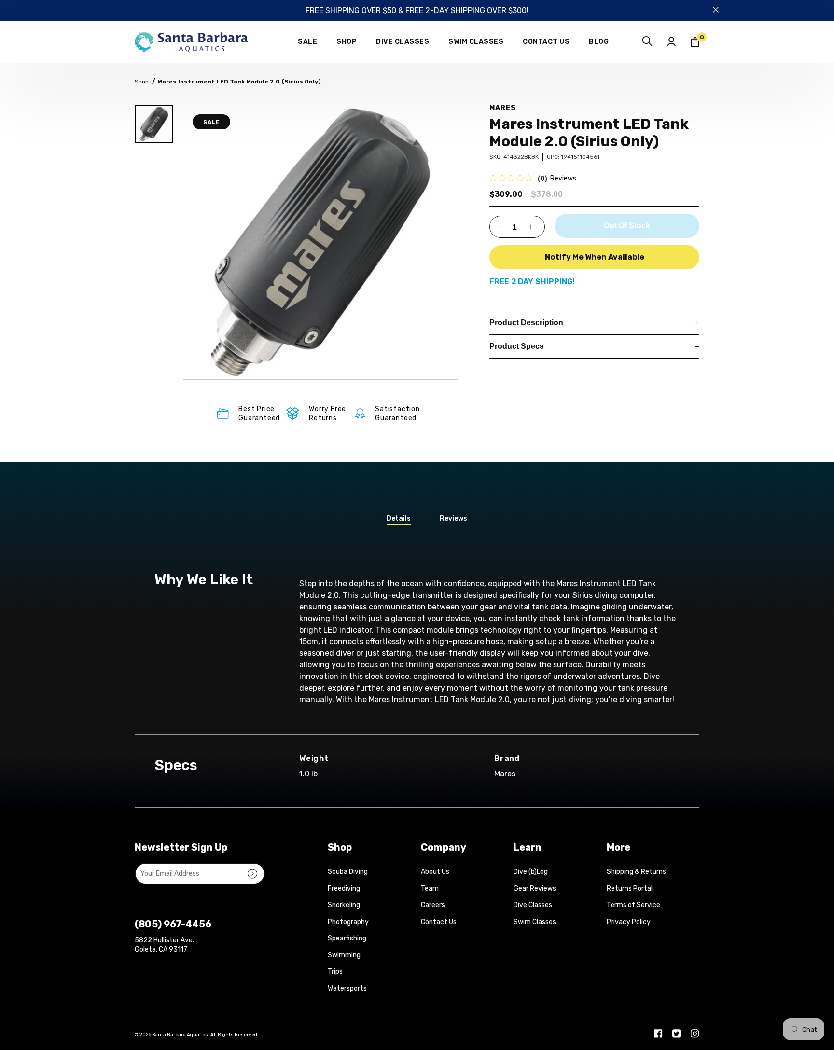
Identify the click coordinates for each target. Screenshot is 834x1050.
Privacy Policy (629, 922)
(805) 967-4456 (173, 924)
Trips (335, 971)
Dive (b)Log (531, 872)
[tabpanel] (320, 242)
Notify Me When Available (594, 257)
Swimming (344, 955)
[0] (695, 42)
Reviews (563, 178)
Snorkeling (344, 905)
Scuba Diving (348, 872)
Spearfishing (347, 938)
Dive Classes (533, 905)
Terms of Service (633, 905)
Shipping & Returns (636, 872)
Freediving (344, 888)
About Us (435, 872)
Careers (433, 905)
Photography (348, 922)
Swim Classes (535, 922)
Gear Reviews (535, 888)
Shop (142, 81)
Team (430, 888)
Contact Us (439, 922)
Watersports (347, 988)
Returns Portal (630, 888)
